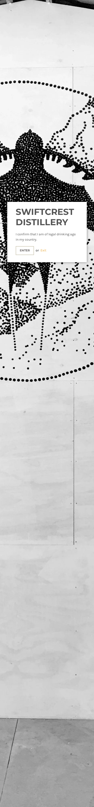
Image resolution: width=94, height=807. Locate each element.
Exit (43, 250)
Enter (25, 250)
